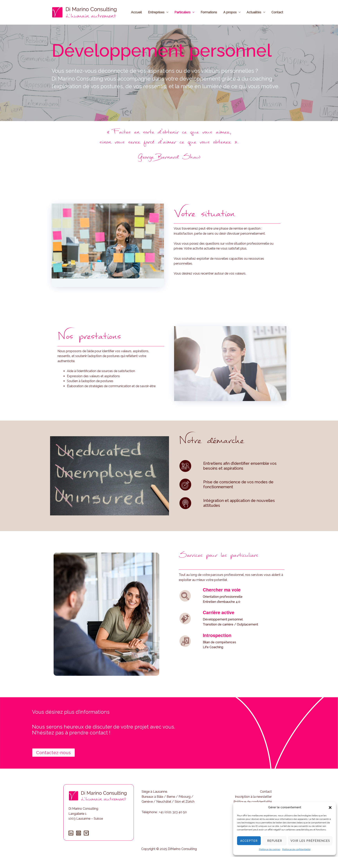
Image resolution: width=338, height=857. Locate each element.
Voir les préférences (310, 841)
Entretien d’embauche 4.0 (221, 602)
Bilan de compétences (219, 642)
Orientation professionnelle (223, 597)
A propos (230, 12)
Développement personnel (223, 619)
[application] (166, 12)
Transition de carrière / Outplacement (230, 624)
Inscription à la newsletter (253, 797)
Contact (277, 12)
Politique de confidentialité (296, 849)
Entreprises (156, 12)
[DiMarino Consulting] (84, 12)
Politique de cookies (269, 849)
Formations (209, 12)
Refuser (274, 841)
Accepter (249, 841)
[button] (330, 807)
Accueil (136, 12)
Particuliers (182, 12)
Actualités (254, 12)
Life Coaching (213, 647)
